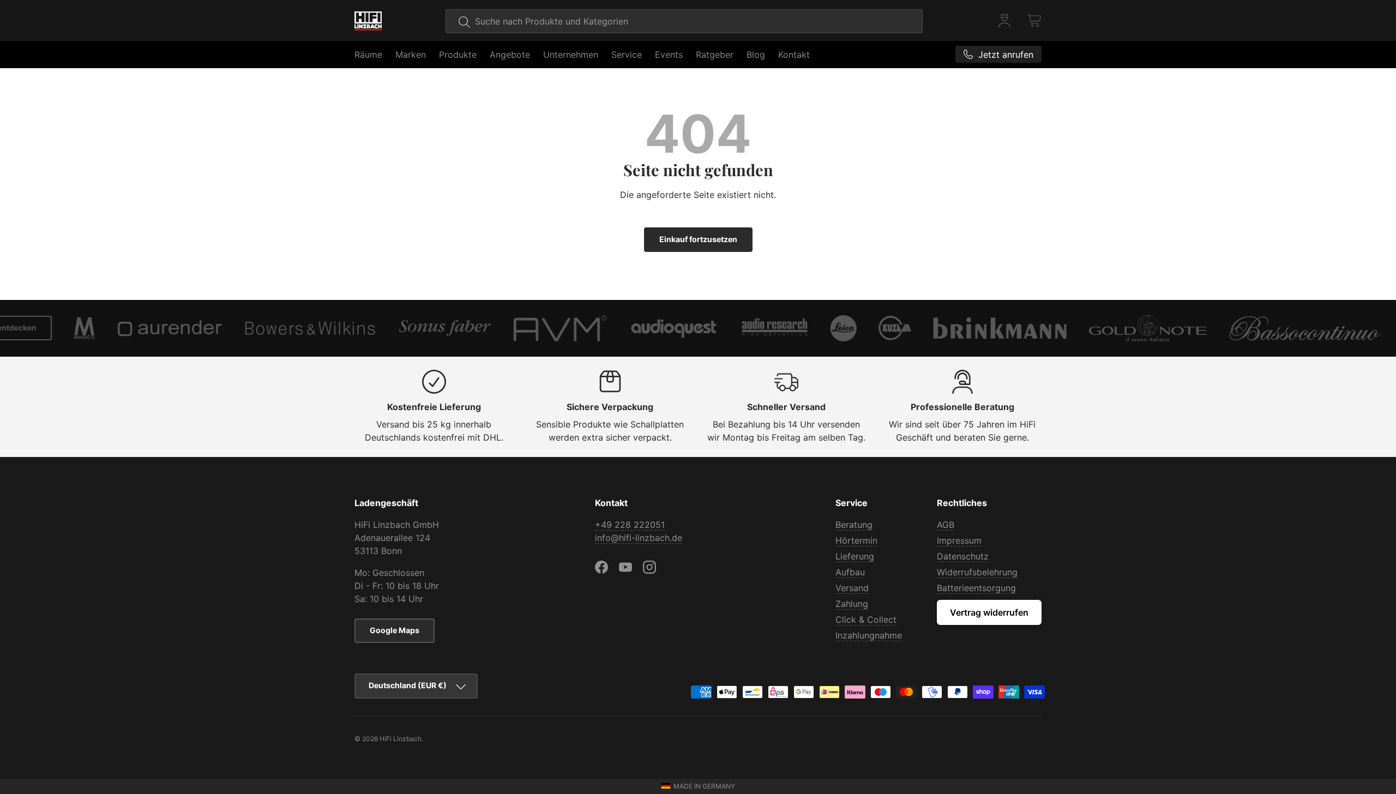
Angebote (510, 54)
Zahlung (851, 603)
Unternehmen (570, 54)
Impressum (959, 540)
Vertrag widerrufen (989, 612)
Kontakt (794, 54)
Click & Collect (865, 619)
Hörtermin (856, 540)
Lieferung (854, 556)
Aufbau (850, 572)
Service (626, 54)
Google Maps (394, 630)
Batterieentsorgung (976, 587)
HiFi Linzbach (401, 739)
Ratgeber (714, 54)
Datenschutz (963, 556)
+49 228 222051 (630, 524)
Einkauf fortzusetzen (698, 239)
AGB (945, 524)
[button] (1035, 21)
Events (669, 54)
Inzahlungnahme (868, 635)
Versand (852, 587)
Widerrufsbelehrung (977, 572)
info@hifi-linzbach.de (638, 537)
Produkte (458, 54)
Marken (410, 54)
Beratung (853, 524)
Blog (756, 54)
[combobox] (684, 21)
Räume (368, 54)
